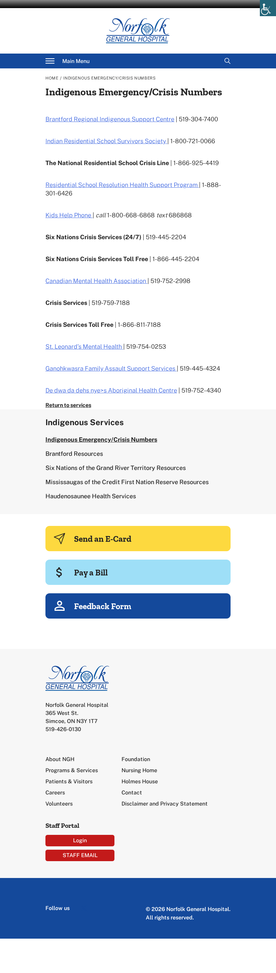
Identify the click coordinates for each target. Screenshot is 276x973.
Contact (132, 792)
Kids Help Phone (69, 215)
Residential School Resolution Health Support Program (122, 184)
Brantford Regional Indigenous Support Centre (109, 119)
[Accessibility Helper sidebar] (268, 8)
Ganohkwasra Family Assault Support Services (111, 368)
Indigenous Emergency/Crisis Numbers (101, 439)
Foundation (136, 759)
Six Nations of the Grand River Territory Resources (115, 467)
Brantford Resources (74, 453)
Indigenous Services (84, 422)
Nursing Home (139, 770)
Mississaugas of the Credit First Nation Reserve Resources (127, 481)
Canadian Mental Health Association (96, 280)
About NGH (59, 759)
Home (51, 78)
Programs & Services (71, 770)
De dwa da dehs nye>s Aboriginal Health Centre (111, 390)
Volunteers (59, 804)
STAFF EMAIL (80, 855)
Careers (55, 792)
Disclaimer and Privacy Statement (165, 804)
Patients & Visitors (69, 781)
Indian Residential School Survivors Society (106, 141)
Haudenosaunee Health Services (90, 496)
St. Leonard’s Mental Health (84, 346)
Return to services (68, 405)
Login (80, 840)
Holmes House (140, 781)
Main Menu (76, 61)
